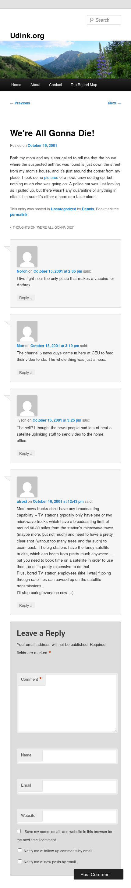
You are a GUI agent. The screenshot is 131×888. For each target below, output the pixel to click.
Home (16, 84)
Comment (31, 679)
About (35, 84)
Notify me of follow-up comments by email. (58, 850)
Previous (20, 103)
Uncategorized (63, 209)
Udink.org (27, 35)
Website (28, 815)
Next (114, 103)
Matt (20, 345)
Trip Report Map (84, 84)
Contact (55, 84)
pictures (51, 177)
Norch (22, 271)
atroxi (22, 501)
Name (26, 755)
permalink (18, 214)
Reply (26, 297)
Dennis (88, 209)
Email (26, 785)
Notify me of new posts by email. (50, 861)
